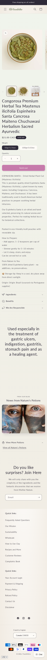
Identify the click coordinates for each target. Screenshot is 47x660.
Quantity (5, 153)
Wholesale (9, 538)
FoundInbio (27, 654)
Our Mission (10, 526)
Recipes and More (13, 549)
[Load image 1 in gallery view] (11, 91)
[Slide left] (3, 92)
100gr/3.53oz (29, 148)
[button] (5, 9)
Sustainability (11, 532)
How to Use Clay (12, 544)
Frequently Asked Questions (17, 520)
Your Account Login (13, 578)
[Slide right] (44, 92)
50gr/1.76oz (11, 148)
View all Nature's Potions (14, 447)
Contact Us (10, 601)
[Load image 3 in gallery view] (35, 91)
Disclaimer (9, 607)
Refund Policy (11, 595)
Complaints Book (12, 561)
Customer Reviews (13, 555)
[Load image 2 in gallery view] (23, 91)
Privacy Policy (11, 589)
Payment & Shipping (14, 584)
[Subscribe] (39, 497)
